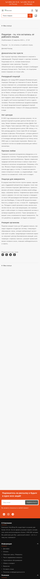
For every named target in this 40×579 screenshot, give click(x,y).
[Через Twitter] (6, 255)
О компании (6, 523)
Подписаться (32, 502)
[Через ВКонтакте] (3, 255)
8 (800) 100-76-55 (13, 2)
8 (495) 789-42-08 (28, 2)
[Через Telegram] (10, 255)
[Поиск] (30, 16)
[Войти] (32, 10)
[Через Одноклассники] (14, 255)
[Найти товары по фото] (36, 16)
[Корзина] (36, 10)
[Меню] (2, 10)
